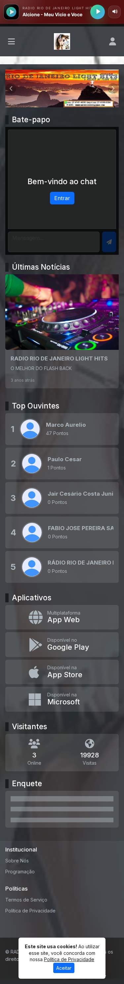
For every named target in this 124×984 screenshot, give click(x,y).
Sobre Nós (17, 860)
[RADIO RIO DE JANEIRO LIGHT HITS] (62, 331)
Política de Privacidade (30, 910)
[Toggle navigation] (11, 41)
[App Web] (62, 617)
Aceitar (63, 968)
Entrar (62, 198)
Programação (20, 871)
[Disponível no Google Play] (62, 644)
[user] (112, 41)
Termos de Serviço (26, 899)
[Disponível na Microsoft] (62, 699)
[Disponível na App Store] (62, 672)
